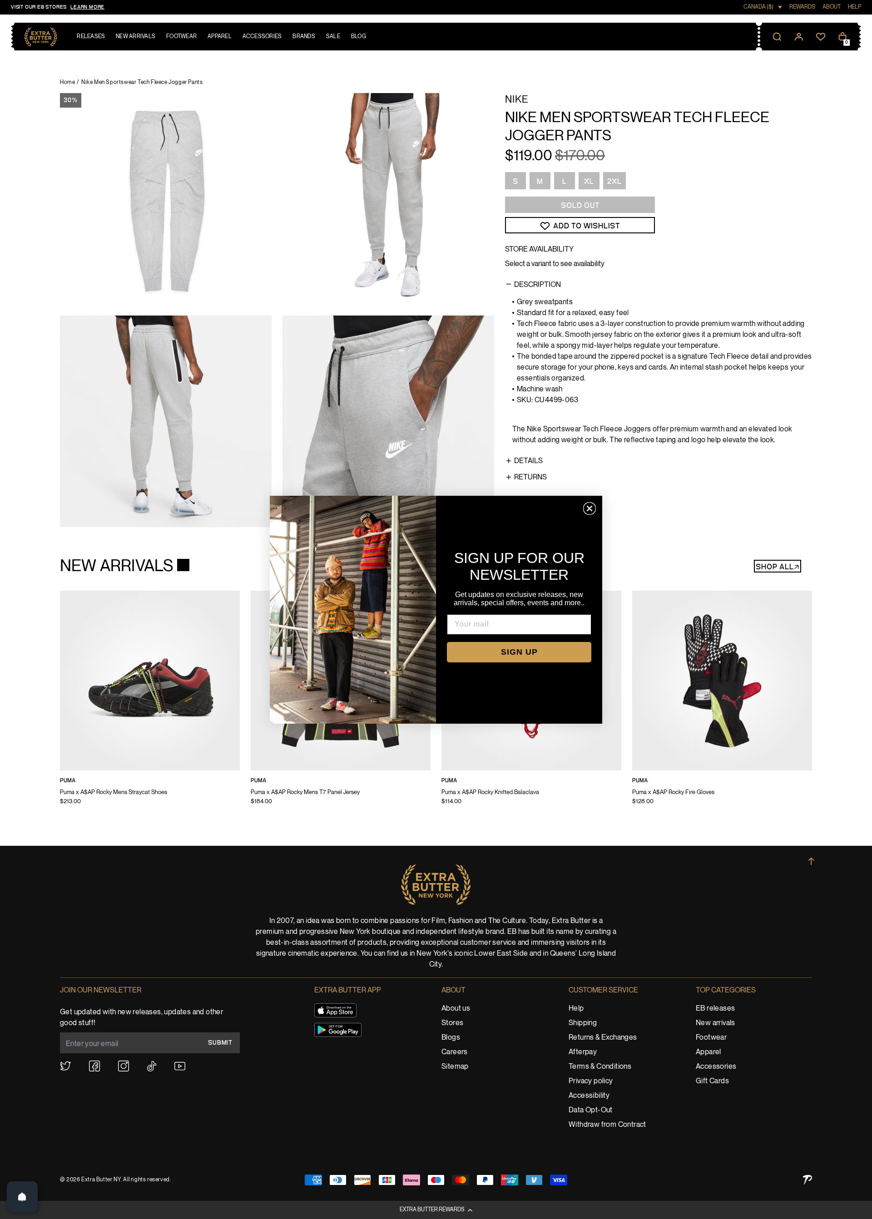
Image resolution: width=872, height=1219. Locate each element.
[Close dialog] (589, 508)
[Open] (22, 1196)
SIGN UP (519, 651)
